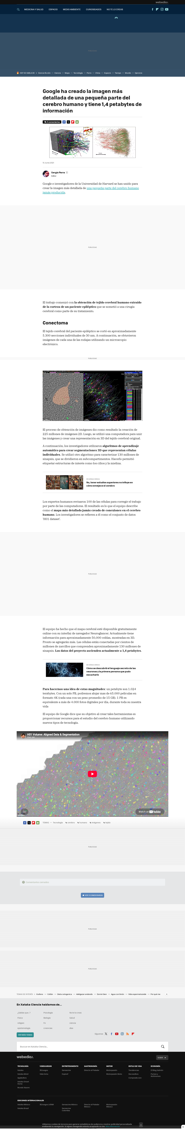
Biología (47, 1017)
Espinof (65, 1074)
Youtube (166, 9)
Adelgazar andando (84, 994)
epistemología (23, 1028)
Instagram (162, 9)
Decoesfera (133, 1074)
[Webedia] (162, 2)
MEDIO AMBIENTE (72, 9)
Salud (72, 1017)
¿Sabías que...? (23, 1012)
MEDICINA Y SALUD (33, 9)
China (97, 73)
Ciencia (57, 73)
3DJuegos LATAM (47, 1104)
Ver (94, 895)
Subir (160, 1057)
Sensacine (66, 1070)
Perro (89, 73)
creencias (47, 1028)
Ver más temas (25, 1034)
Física (20, 1017)
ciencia (72, 1023)
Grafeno (39, 994)
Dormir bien (102, 994)
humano (83, 822)
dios (71, 1028)
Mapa (67, 73)
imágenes (96, 822)
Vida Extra (44, 1074)
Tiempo (118, 73)
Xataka (20, 1070)
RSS (127, 1033)
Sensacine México (69, 1104)
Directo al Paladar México (91, 1105)
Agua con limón (117, 994)
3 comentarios (53, 122)
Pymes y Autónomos (155, 1075)
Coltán (50, 994)
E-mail (77, 122)
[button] (59, 172)
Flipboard (157, 9)
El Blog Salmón (157, 1070)
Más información (113, 1126)
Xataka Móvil (22, 1074)
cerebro (71, 822)
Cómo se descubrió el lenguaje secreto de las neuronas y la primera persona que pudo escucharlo (111, 671)
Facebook (152, 9)
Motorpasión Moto (114, 1074)
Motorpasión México (111, 1105)
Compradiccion (135, 1077)
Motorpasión (111, 1070)
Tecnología (78, 73)
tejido (107, 822)
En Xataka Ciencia (93, 479)
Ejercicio (138, 73)
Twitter (68, 122)
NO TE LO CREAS (115, 9)
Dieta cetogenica (64, 994)
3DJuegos (44, 1070)
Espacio (107, 73)
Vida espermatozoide (137, 994)
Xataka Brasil (23, 1108)
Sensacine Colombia (66, 1109)
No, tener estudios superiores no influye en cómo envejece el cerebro (109, 484)
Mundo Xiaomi (23, 1087)
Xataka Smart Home (23, 1082)
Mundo (128, 73)
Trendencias (134, 1070)
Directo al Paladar (91, 1070)
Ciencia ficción (44, 73)
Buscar (162, 1046)
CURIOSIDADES (93, 9)
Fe (44, 1023)
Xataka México (23, 1104)
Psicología (48, 1012)
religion (20, 1023)
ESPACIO (53, 9)
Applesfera (22, 1077)
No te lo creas (75, 1012)
